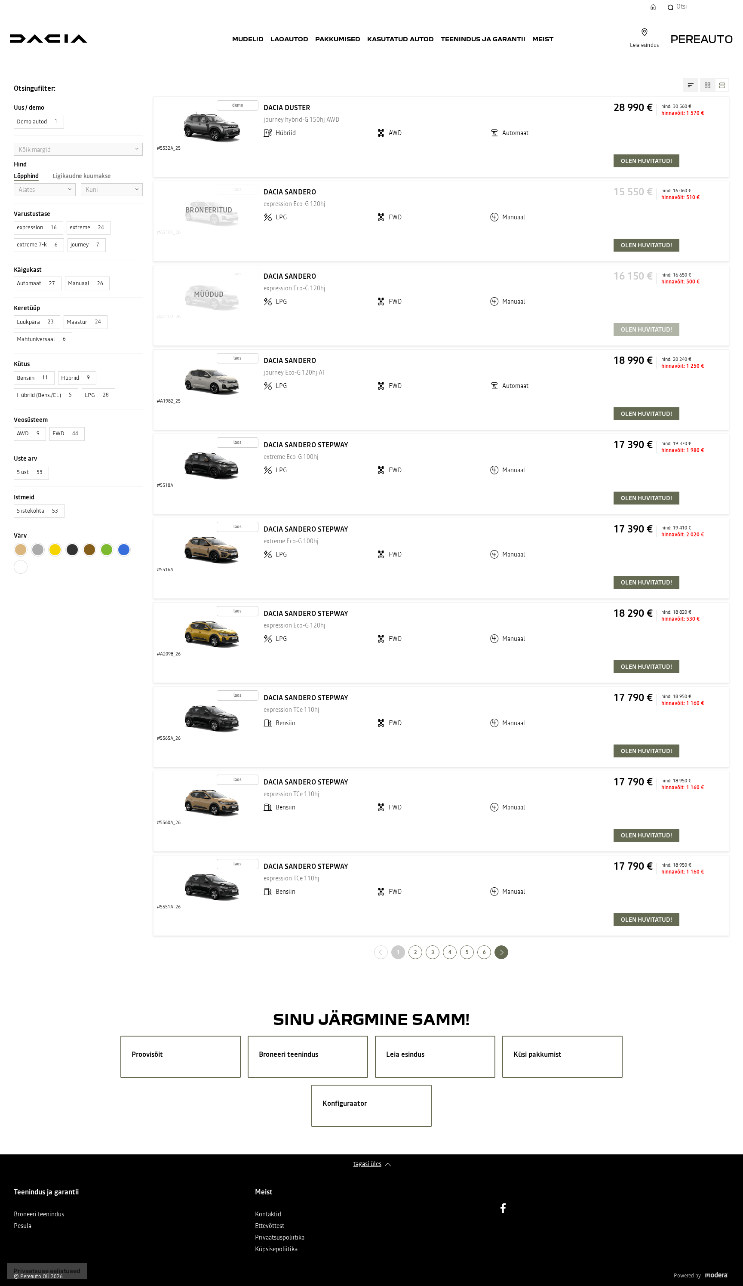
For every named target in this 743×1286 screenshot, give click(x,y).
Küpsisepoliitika (276, 1249)
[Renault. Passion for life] (48, 38)
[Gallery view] (707, 85)
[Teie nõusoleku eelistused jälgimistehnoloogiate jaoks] (47, 1271)
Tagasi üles (367, 1164)
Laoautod (289, 38)
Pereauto (701, 38)
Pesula (22, 1226)
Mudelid (248, 38)
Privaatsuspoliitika (279, 1238)
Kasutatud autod (400, 38)
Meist (542, 38)
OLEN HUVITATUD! (646, 161)
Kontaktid (268, 1214)
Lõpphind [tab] (26, 176)
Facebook (503, 1208)
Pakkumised (337, 38)
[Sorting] (690, 85)
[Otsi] (669, 6)
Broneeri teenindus (39, 1214)
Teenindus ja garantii (483, 38)
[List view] (722, 85)
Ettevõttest (269, 1226)
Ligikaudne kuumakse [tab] (81, 176)
